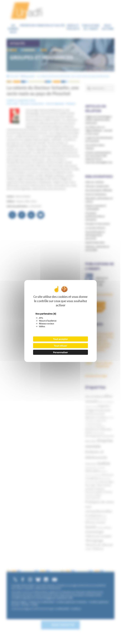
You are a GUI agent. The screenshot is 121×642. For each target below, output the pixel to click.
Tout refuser (60, 345)
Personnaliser (60, 352)
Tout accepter (60, 339)
